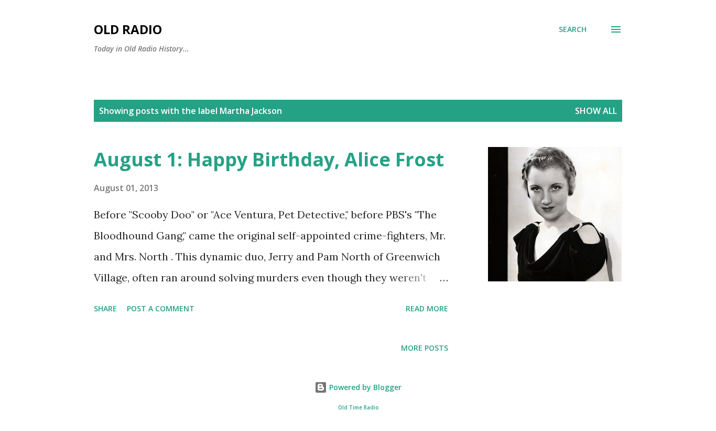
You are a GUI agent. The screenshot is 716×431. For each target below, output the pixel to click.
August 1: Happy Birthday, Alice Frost (269, 159)
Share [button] (105, 308)
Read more (427, 308)
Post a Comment (160, 308)
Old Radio (128, 29)
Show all (596, 111)
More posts (424, 348)
